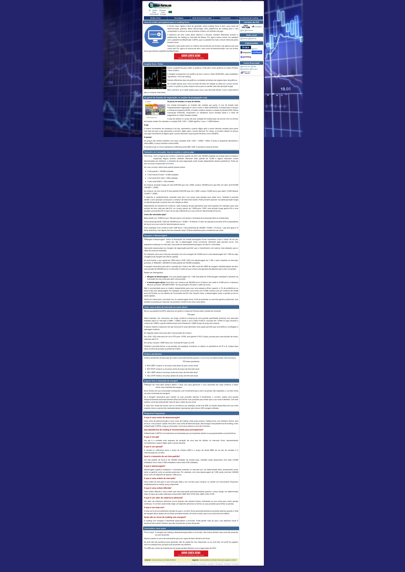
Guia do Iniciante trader (202, 18)
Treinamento (225, 18)
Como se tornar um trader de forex (164, 560)
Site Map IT (211, 564)
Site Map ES (194, 564)
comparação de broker (164, 163)
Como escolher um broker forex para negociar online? (217, 560)
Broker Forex (155, 18)
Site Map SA (236, 564)
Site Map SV (219, 564)
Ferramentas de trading (248, 18)
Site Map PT (227, 564)
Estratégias (178, 18)
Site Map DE (202, 564)
